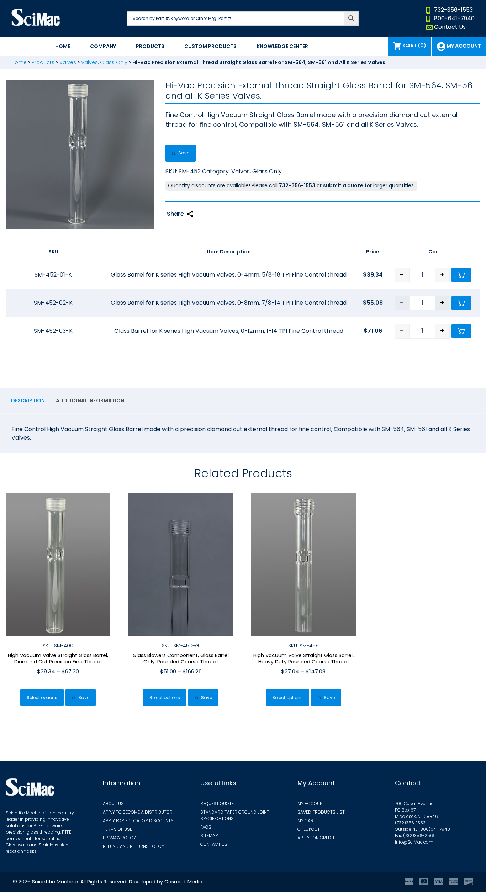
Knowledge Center (282, 46)
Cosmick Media (183, 881)
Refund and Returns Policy (133, 846)
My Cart (306, 821)
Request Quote (217, 804)
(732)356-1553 (410, 823)
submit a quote (343, 185)
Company (103, 46)
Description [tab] (28, 400)
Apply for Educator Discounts (138, 821)
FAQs (205, 827)
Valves (67, 62)
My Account (311, 804)
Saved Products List (321, 812)
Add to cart (461, 275)
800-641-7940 (454, 18)
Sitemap (209, 836)
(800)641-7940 (434, 829)
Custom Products (210, 46)
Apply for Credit (316, 838)
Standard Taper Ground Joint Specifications (234, 815)
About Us (113, 804)
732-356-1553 (453, 10)
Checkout (308, 829)
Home (62, 46)
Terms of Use (117, 829)
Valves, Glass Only (104, 62)
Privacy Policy (119, 838)
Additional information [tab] (90, 400)
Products (150, 46)
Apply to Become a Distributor (138, 812)
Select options (42, 697)
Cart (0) (414, 45)
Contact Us (450, 27)
